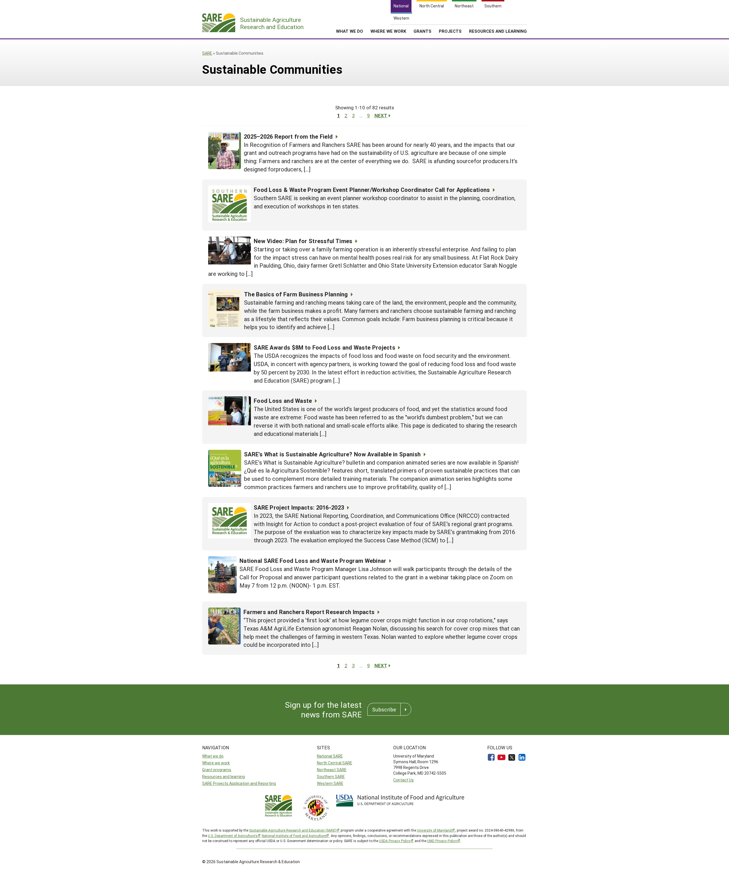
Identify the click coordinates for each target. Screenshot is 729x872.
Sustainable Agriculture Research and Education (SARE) (292, 830)
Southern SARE (331, 776)
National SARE (330, 756)
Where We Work (388, 31)
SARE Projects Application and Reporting (239, 783)
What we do (213, 756)
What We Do (349, 31)
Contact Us (403, 780)
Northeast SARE (332, 769)
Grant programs (216, 769)
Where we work (216, 763)
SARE (207, 53)
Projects (450, 31)
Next (380, 115)
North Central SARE (334, 763)
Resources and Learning (498, 31)
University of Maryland (434, 830)
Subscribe (384, 709)
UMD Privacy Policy (442, 840)
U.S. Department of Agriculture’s (232, 835)
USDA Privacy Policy (394, 840)
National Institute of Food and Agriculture (294, 835)
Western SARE (330, 783)
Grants (422, 31)
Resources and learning (223, 776)
